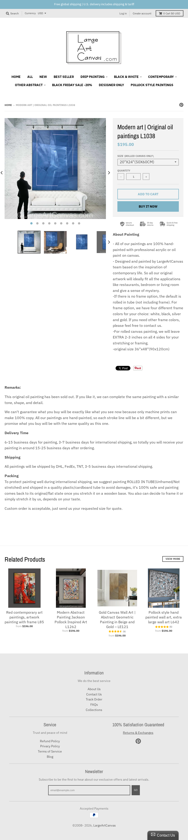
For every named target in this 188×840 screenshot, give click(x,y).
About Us (94, 689)
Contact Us (94, 694)
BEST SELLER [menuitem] (64, 77)
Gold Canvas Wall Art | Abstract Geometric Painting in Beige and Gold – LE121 (117, 619)
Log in (123, 13)
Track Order (94, 699)
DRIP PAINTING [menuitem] (92, 77)
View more (173, 558)
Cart (171, 13)
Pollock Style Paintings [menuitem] (152, 85)
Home (8, 105)
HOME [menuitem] (16, 77)
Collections (94, 710)
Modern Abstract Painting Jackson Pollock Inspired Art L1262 (71, 619)
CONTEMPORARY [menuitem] (161, 77)
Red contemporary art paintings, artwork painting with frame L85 (24, 617)
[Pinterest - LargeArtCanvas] (181, 105)
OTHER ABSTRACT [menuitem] (29, 85)
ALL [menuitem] (30, 77)
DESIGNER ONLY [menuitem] (111, 85)
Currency (30, 13)
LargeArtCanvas (104, 825)
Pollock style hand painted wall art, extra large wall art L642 (163, 617)
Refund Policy (50, 741)
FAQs (94, 705)
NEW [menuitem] (43, 77)
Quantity (123, 170)
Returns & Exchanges (138, 733)
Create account (142, 13)
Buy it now (148, 206)
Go (136, 790)
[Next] (108, 172)
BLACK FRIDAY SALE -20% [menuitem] (72, 85)
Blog (50, 757)
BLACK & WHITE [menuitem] (126, 77)
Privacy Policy (50, 746)
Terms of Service (50, 751)
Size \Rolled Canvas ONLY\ (135, 156)
